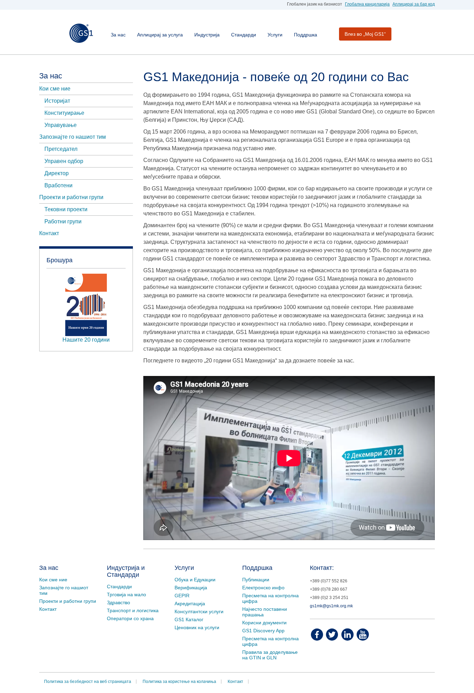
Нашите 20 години (86, 340)
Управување (60, 125)
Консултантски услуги (199, 611)
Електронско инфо (263, 587)
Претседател (60, 149)
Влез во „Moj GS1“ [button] (365, 34)
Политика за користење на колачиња (179, 681)
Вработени (58, 185)
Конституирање (64, 113)
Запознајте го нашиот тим (72, 137)
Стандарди (243, 34)
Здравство (118, 602)
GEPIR (182, 595)
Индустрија (207, 34)
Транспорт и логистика (133, 610)
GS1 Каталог (189, 619)
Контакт (49, 233)
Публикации (255, 579)
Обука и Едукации (195, 579)
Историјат (57, 101)
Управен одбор (63, 161)
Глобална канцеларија (367, 4)
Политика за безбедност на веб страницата (87, 681)
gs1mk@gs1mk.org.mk (331, 606)
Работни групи (63, 221)
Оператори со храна (130, 618)
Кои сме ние (54, 89)
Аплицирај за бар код (413, 4)
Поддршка (305, 34)
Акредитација (190, 603)
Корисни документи (264, 622)
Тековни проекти (65, 209)
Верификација (191, 587)
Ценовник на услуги (197, 627)
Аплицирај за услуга (160, 34)
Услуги (275, 34)
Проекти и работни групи (71, 197)
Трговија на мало (126, 594)
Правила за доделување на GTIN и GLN (270, 654)
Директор (56, 173)
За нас (118, 34)
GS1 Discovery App (263, 630)
